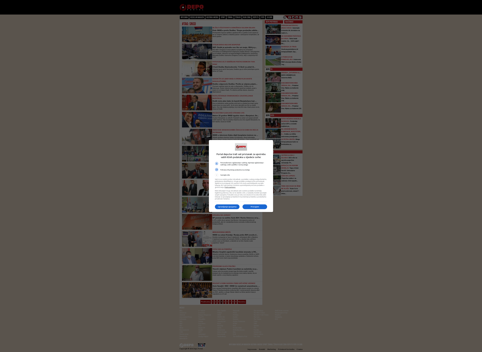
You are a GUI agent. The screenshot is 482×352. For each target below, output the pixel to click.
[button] (241, 175)
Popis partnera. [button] (230, 187)
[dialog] (241, 176)
